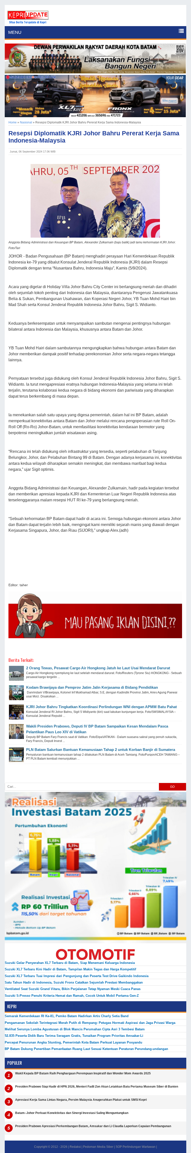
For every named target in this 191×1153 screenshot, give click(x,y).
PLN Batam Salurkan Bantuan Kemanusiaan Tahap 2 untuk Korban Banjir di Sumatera (100, 749)
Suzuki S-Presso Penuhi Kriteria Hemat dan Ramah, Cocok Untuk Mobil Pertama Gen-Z (72, 995)
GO (172, 786)
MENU (14, 32)
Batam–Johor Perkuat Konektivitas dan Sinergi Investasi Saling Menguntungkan (71, 1113)
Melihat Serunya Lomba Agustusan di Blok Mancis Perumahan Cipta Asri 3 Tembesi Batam (75, 1029)
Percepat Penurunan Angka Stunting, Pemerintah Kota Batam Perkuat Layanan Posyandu (73, 1042)
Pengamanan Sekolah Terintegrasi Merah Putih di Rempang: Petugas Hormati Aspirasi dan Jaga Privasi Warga (90, 1023)
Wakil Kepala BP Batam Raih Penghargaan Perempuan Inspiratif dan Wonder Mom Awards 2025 (83, 1073)
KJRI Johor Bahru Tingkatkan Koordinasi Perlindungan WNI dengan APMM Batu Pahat (101, 707)
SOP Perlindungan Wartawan (135, 1147)
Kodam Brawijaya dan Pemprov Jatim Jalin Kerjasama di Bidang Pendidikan (92, 687)
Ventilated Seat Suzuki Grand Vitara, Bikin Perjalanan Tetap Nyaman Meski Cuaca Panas (73, 989)
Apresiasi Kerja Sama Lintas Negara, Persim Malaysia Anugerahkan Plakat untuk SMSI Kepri (81, 1099)
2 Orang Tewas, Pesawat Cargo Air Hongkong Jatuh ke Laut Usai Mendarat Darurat (98, 668)
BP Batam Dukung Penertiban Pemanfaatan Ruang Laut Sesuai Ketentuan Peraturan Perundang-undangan (86, 1049)
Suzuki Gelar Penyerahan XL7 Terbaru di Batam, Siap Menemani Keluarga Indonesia (70, 963)
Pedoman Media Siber (98, 1147)
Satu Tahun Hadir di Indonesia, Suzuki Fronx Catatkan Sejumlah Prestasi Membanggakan (74, 982)
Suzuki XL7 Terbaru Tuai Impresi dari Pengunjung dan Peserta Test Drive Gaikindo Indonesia (76, 976)
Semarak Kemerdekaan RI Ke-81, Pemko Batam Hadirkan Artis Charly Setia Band (67, 1016)
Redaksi (75, 1147)
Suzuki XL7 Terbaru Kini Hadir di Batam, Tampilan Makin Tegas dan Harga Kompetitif (70, 969)
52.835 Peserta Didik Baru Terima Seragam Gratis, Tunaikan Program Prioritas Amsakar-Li (74, 1036)
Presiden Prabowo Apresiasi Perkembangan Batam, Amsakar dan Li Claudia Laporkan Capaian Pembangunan (93, 1126)
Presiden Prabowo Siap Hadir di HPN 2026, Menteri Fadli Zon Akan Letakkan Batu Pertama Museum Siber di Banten (96, 1086)
